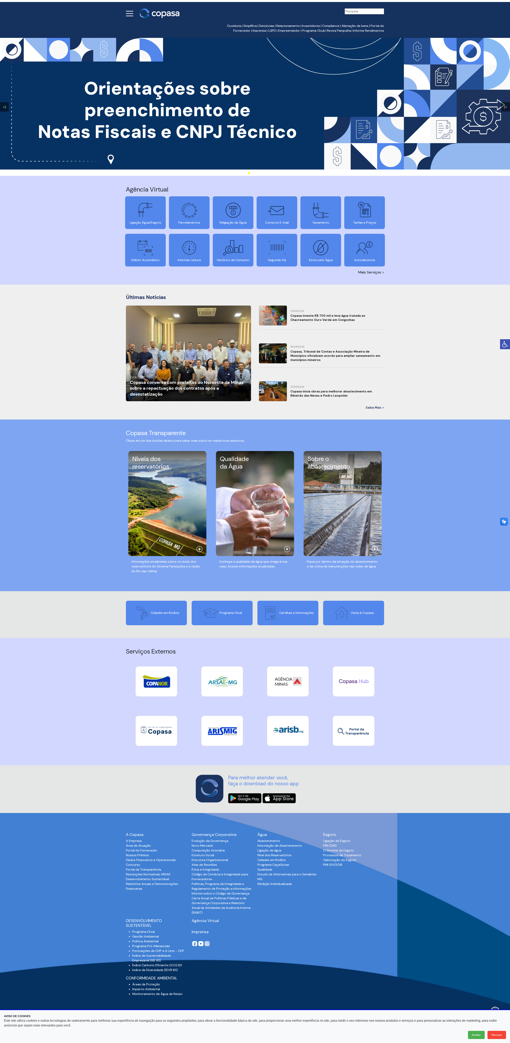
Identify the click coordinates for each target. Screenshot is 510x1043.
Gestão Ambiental (145, 936)
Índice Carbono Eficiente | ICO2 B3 (157, 965)
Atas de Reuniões (204, 865)
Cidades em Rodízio (271, 860)
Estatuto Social (203, 855)
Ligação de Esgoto (336, 841)
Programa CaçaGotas (273, 865)
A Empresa (134, 841)
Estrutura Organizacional (210, 860)
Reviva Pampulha (339, 31)
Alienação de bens (354, 26)
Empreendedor (289, 31)
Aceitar (476, 1034)
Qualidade (264, 869)
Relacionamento (288, 26)
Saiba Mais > (375, 408)
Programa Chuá (313, 31)
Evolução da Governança (210, 841)
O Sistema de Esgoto (338, 850)
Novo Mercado (202, 845)
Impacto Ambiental (146, 989)
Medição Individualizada (274, 884)
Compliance (330, 26)
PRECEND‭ (330, 845)
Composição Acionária (208, 850)
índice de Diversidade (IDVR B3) (155, 970)
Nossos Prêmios (137, 855)
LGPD (272, 31)
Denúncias (266, 26)
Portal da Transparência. (144, 869)
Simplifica (250, 26)
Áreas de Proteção (146, 984)
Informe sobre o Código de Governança (220, 893)
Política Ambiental (145, 941)
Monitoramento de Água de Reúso (157, 994)
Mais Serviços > (371, 272)
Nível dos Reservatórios (274, 855)
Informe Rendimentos (368, 31)
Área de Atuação (138, 845)
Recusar (496, 1034)
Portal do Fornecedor (141, 850)
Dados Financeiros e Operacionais (151, 860)
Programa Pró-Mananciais (151, 946)
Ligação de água (269, 850)
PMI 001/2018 (332, 865)
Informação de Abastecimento (279, 845)
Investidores (311, 26)
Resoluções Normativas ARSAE (148, 874)
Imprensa (259, 31)
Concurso (133, 865)
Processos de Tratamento (342, 855)
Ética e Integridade (205, 869)
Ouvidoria (234, 26)
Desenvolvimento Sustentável (147, 879)
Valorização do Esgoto (339, 860)
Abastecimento (268, 841)
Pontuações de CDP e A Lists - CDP (158, 951)
